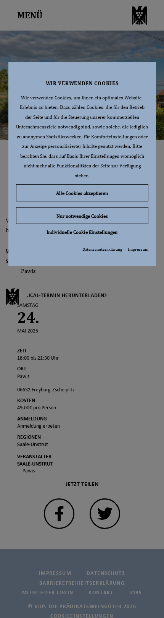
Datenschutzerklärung (102, 249)
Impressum (138, 249)
